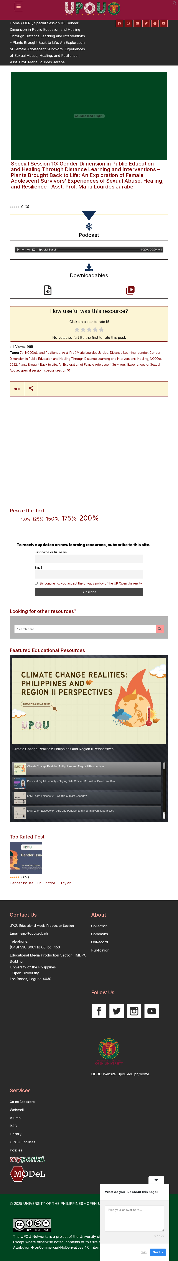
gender (142, 352)
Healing (142, 358)
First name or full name (51, 552)
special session (32, 370)
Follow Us (102, 992)
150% (53, 519)
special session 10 (57, 370)
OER (26, 23)
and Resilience (49, 352)
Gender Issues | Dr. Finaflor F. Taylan (40, 883)
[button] (175, 4)
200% (89, 518)
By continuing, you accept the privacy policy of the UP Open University (91, 583)
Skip (144, 1252)
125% (38, 519)
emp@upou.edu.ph (34, 933)
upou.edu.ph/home (133, 1074)
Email (38, 567)
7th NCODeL (29, 352)
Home (15, 23)
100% (25, 519)
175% (69, 518)
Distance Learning (123, 352)
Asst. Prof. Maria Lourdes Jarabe (85, 352)
